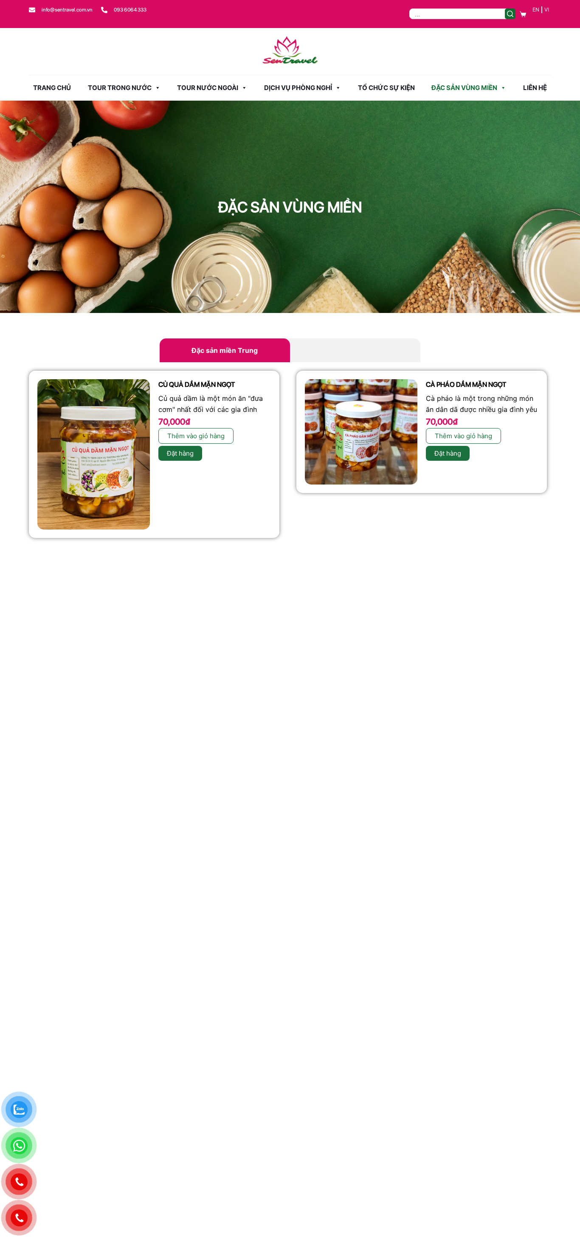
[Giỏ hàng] (523, 14)
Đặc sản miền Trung (224, 350)
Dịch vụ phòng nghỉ (298, 88)
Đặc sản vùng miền (464, 88)
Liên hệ (535, 88)
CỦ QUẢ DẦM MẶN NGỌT (196, 384)
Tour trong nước (120, 88)
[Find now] (510, 13)
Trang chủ (52, 88)
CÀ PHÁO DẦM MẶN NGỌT (466, 384)
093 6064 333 (130, 10)
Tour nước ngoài (207, 88)
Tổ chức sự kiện (386, 88)
